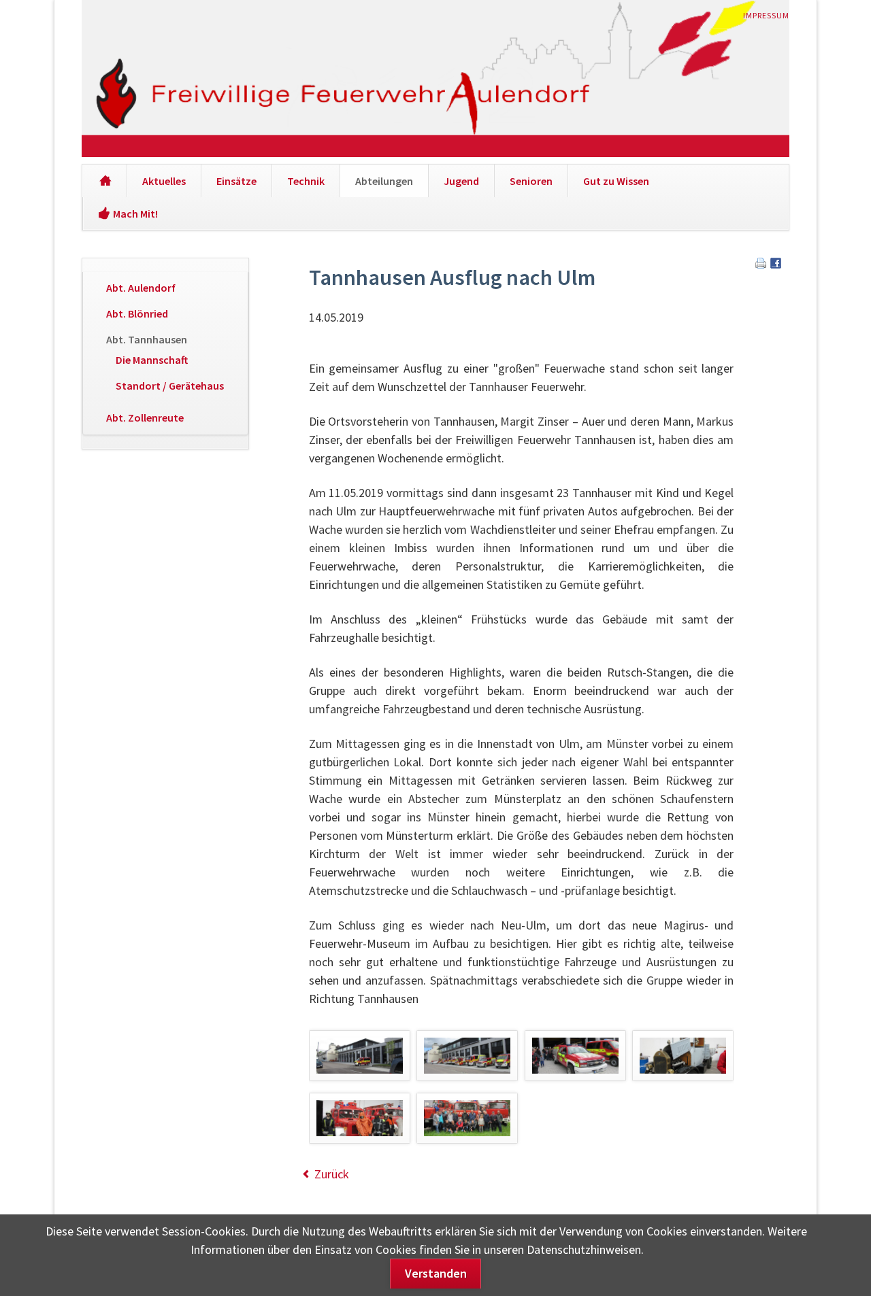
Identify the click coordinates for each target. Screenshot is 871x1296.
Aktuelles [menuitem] (164, 181)
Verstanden (436, 1273)
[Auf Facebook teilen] (775, 264)
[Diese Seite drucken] (760, 264)
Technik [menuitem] (306, 181)
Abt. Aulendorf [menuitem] (141, 287)
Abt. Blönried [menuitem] (137, 313)
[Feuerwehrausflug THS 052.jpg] (359, 1118)
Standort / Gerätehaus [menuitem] (170, 385)
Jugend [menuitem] (461, 181)
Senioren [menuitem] (531, 181)
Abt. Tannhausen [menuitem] (146, 339)
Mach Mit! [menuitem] (135, 213)
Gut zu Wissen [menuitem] (616, 181)
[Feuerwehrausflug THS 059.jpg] (467, 1118)
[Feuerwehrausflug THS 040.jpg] (575, 1056)
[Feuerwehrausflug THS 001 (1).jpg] (359, 1056)
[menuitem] (104, 181)
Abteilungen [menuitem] (384, 181)
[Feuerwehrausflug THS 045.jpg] (683, 1056)
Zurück (331, 1174)
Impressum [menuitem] (766, 15)
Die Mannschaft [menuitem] (152, 359)
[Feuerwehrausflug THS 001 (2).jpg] (467, 1056)
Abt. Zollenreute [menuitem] (145, 417)
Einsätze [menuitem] (236, 181)
